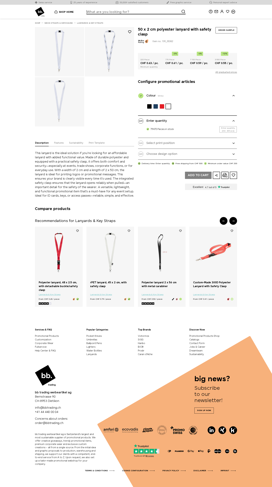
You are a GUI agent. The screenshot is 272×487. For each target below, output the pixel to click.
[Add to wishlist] (130, 32)
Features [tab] (59, 143)
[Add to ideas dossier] (233, 175)
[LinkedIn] (211, 430)
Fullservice (41, 347)
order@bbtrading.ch (49, 423)
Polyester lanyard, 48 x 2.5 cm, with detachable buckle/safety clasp (58, 286)
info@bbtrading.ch (48, 407)
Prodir (141, 351)
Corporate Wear (44, 343)
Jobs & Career (197, 347)
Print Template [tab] (97, 143)
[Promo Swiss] (177, 430)
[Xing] (222, 430)
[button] (223, 221)
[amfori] (111, 430)
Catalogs (194, 339)
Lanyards (91, 354)
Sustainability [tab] (76, 143)
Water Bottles (94, 351)
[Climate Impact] (147, 430)
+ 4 (174, 277)
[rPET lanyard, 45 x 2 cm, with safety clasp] (110, 252)
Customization (43, 339)
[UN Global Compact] (193, 430)
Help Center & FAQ (45, 351)
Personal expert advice (225, 3)
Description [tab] (42, 143)
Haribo (141, 343)
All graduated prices (226, 72)
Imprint (225, 471)
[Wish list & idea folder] (228, 12)
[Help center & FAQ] (169, 451)
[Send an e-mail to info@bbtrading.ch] (216, 12)
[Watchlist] (77, 230)
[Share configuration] (216, 175)
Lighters (91, 347)
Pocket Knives (94, 336)
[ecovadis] (130, 430)
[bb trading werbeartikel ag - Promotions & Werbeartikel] (40, 12)
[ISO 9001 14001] (162, 430)
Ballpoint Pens (94, 343)
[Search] (182, 11)
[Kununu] (233, 430)
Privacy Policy (170, 471)
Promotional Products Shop (204, 336)
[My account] (222, 12)
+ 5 (225, 277)
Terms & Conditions (96, 471)
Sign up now (204, 410)
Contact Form (197, 343)
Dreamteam (195, 351)
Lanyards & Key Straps (49, 295)
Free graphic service (180, 3)
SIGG (140, 339)
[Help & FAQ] (210, 12)
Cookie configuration (135, 471)
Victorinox (143, 336)
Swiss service (45, 3)
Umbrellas (91, 339)
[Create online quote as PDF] (225, 175)
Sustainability (196, 354)
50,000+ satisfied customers (134, 3)
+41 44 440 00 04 (46, 412)
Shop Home (66, 12)
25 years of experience (85, 3)
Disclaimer (199, 471)
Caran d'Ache (145, 354)
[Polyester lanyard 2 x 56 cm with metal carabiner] (162, 252)
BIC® (141, 347)
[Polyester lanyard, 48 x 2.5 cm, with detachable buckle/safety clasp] (59, 252)
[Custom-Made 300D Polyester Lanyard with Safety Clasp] (213, 252)
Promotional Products (47, 336)
